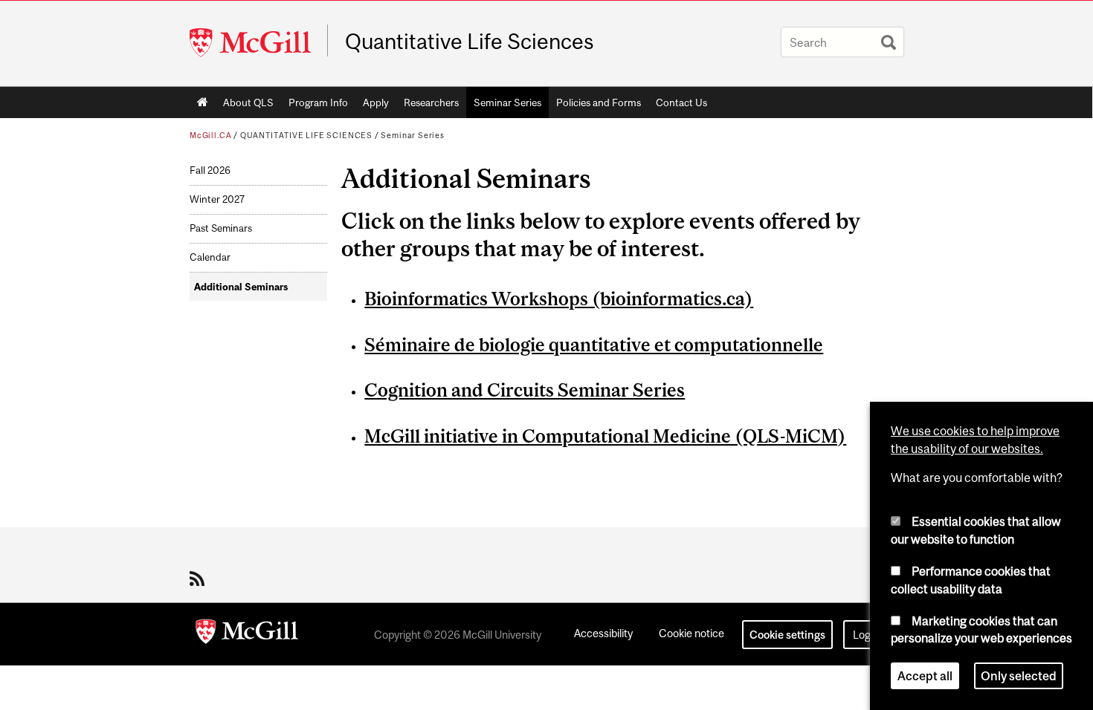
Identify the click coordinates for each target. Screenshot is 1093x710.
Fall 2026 (210, 170)
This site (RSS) (200, 578)
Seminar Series (507, 102)
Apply (376, 102)
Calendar (210, 257)
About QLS (248, 102)
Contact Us (681, 102)
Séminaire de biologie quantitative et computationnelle (593, 344)
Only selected (1019, 676)
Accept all (924, 676)
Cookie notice (691, 633)
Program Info (318, 102)
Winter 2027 (217, 199)
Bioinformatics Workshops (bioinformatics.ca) (558, 298)
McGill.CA (210, 135)
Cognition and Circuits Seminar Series (524, 390)
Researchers (431, 102)
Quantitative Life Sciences (469, 41)
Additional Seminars (241, 287)
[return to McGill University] (247, 634)
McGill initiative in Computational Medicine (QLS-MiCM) (605, 436)
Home (203, 102)
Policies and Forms (598, 102)
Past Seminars (221, 228)
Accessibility (603, 633)
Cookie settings (787, 634)
